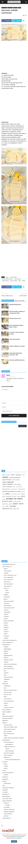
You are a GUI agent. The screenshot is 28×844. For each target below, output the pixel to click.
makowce (6, 603)
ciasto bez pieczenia (14, 477)
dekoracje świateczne (9, 809)
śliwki (18, 508)
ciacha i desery (12, 5)
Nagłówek (5, 720)
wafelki (19, 7)
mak (19, 494)
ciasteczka (15, 7)
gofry (5, 599)
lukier (5, 696)
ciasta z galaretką (8, 577)
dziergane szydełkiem (9, 811)
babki (5, 568)
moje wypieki (8, 496)
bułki (5, 764)
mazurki (6, 610)
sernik (21, 503)
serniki (6, 631)
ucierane (6, 636)
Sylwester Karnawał (9, 753)
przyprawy (5, 779)
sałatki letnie (7, 783)
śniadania (5, 790)
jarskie (6, 653)
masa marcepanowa (9, 701)
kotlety (6, 657)
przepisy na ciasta (17, 501)
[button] (26, 2)
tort (7, 506)
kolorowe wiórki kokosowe (10, 690)
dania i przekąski (9, 751)
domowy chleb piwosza (7, 295)
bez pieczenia (19, 5)
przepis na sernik (7, 501)
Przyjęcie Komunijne (9, 746)
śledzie (6, 774)
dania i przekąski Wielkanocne (12, 759)
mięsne (6, 662)
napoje (4, 722)
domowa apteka (6, 709)
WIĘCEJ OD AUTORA (19, 300)
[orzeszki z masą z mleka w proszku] (5, 333)
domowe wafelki (13, 277)
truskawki (12, 506)
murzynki (6, 616)
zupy (5, 681)
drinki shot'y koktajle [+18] (10, 727)
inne (5, 688)
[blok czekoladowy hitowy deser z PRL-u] (5, 327)
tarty (5, 675)
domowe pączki (14, 489)
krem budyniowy (14, 493)
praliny (6, 625)
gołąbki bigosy (7, 649)
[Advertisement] (14, 57)
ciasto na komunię (16, 479)
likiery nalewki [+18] (9, 733)
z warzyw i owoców (8, 707)
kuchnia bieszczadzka (7, 716)
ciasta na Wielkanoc (7, 642)
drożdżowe (7, 597)
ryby (5, 670)
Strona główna (4, 5)
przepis (3, 499)
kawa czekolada (8, 731)
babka (3, 475)
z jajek (5, 705)
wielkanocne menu (7, 508)
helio (3, 493)
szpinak (3, 506)
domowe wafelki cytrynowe (7, 278)
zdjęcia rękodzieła (7, 800)
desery (6, 588)
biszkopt (8, 475)
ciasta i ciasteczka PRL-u (10, 575)
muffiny (6, 614)
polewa (6, 623)
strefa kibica (5, 794)
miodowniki (7, 612)
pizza (4, 770)
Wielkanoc (7, 757)
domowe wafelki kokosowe (17, 360)
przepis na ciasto (14, 498)
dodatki (6, 594)
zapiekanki (7, 679)
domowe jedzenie (6, 489)
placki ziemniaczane (9, 668)
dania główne (6, 644)
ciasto (5, 477)
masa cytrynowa (17, 278)
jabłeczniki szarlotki (9, 601)
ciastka (23, 474)
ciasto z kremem (7, 484)
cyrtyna (7, 277)
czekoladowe (7, 686)
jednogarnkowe (8, 655)
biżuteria (6, 803)
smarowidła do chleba (8, 787)
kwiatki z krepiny (8, 813)
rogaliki (6, 627)
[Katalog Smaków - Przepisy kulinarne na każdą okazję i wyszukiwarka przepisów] (14, 827)
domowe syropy (8, 725)
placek (23, 496)
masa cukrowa (7, 699)
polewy (6, 703)
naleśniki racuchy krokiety (10, 664)
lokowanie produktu (7, 718)
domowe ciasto (19, 486)
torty (5, 633)
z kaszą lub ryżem (8, 677)
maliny (3, 496)
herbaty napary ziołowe (9, 729)
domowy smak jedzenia (9, 491)
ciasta (12, 474)
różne (7, 592)
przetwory (5, 777)
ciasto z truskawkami (7, 486)
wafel (19, 280)
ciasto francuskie (6, 479)
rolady (6, 629)
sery (3, 785)
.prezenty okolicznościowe (8, 564)
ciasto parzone (8, 586)
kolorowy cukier (8, 692)
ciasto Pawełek (23, 295)
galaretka (19, 491)
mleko (5, 735)
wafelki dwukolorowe (15, 304)
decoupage (7, 807)
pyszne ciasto (5, 504)
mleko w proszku (5, 280)
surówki (6, 672)
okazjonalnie (6, 740)
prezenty (6, 816)
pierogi (18, 496)
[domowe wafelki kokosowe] (5, 361)
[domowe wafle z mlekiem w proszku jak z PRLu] (5, 313)
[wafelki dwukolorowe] (5, 306)
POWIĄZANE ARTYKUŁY (7, 300)
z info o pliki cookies (7, 798)
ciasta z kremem (8, 579)
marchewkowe (7, 605)
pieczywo (5, 761)
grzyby (23, 491)
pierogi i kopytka (8, 666)
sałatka (15, 503)
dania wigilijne (9, 744)
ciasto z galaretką (8, 482)
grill (3, 714)
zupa (14, 508)
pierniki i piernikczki (9, 620)
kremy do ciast (7, 694)
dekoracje (5, 683)
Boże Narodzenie (9, 742)
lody (6, 590)
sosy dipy (5, 792)
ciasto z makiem (17, 484)
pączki (10, 504)
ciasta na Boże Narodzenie (9, 640)
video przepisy (6, 796)
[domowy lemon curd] (5, 320)
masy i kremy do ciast (9, 607)
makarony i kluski (8, 659)
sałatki (4, 781)
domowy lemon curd (15, 318)
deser (14, 486)
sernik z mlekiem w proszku (17, 346)
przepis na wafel (13, 280)
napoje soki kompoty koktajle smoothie (13, 738)
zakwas (6, 768)
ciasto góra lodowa (14, 339)
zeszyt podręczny (6, 818)
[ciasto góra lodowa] (5, 340)
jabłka (7, 493)
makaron (23, 493)
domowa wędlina (6, 712)
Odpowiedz (8, 381)
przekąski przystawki (7, 772)
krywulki (7, 805)
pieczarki (14, 496)
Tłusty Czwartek (8, 755)
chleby (6, 766)
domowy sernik (21, 489)
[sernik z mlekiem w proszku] (5, 347)
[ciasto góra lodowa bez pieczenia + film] (5, 354)
